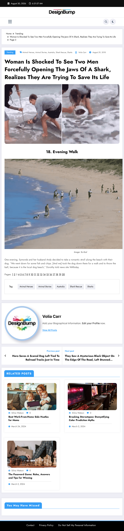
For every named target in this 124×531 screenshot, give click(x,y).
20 (63, 274)
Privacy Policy (46, 525)
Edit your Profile (91, 323)
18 (57, 274)
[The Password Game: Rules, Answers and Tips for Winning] (31, 453)
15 (47, 274)
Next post (69, 351)
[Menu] (10, 21)
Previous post (53, 351)
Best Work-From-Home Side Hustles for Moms (28, 418)
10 (32, 274)
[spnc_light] (113, 22)
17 (54, 274)
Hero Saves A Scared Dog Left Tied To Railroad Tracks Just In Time (35, 358)
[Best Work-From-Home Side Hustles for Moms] (31, 396)
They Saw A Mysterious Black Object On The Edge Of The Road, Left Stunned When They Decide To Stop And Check (89, 358)
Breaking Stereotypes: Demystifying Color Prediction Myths (89, 418)
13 (41, 274)
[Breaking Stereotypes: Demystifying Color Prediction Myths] (92, 396)
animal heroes (28, 52)
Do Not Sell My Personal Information (77, 525)
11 (35, 274)
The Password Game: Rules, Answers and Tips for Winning (29, 476)
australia (51, 52)
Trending (10, 52)
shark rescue (61, 52)
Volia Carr (82, 52)
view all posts (49, 330)
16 (50, 274)
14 (44, 274)
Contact (30, 525)
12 (38, 274)
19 (60, 274)
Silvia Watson (17, 412)
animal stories (41, 52)
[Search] (106, 21)
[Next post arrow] (118, 356)
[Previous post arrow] (5, 356)
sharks (69, 52)
